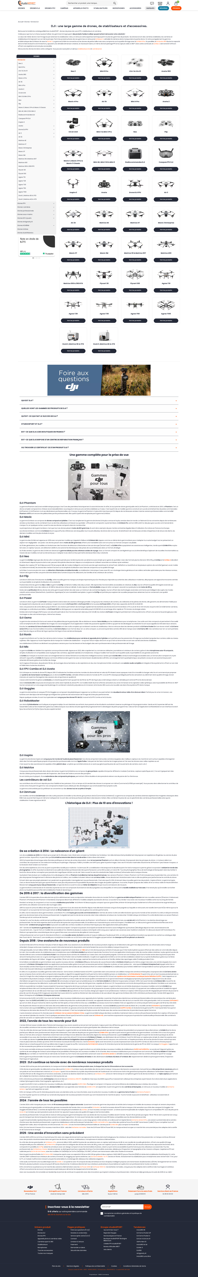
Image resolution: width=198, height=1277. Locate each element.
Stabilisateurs (100, 8)
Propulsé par (93, 1274)
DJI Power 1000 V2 (99, 1167)
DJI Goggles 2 (164, 1044)
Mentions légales (73, 1266)
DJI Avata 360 (161, 41)
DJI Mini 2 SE (69, 1069)
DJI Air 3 (49, 41)
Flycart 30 (104, 283)
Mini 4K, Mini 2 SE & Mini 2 (104, 162)
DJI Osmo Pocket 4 (143, 1236)
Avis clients (108, 1249)
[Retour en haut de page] (195, 892)
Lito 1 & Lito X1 (135, 71)
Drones (21, 8)
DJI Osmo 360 (48, 1154)
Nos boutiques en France (113, 1236)
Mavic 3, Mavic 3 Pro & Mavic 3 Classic (73, 162)
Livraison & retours (77, 1242)
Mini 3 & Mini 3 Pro (104, 132)
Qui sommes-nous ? (111, 1230)
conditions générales (121, 1213)
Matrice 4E (104, 222)
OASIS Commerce (103, 1274)
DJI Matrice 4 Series (40, 1149)
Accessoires (135, 8)
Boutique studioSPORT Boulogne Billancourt (115, 1240)
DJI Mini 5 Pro (140, 41)
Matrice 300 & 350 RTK (73, 283)
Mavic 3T (73, 253)
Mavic (100, 39)
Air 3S (104, 101)
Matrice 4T (135, 222)
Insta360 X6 (141, 1230)
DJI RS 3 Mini (82, 1084)
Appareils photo (80, 8)
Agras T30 (104, 313)
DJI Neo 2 (157, 44)
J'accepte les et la (123, 1214)
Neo (135, 132)
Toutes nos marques (45, 1253)
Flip (166, 132)
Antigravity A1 (141, 1253)
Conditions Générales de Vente (134, 1266)
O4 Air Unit (73, 132)
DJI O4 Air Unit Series (38, 1151)
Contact (74, 1239)
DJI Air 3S (23, 1112)
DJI (96, 39)
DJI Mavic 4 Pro (50, 1142)
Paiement (74, 1244)
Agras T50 (135, 313)
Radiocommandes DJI (135, 162)
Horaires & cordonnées (79, 1233)
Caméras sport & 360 (45, 1242)
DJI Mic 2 (66, 1125)
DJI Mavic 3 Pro (100, 1074)
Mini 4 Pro (135, 101)
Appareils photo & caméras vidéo (50, 1239)
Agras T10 (166, 283)
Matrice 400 (166, 253)
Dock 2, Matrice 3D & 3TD (73, 344)
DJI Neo (84, 1110)
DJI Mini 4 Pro (91, 1087)
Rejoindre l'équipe (110, 1233)
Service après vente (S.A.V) (80, 1236)
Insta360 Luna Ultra (144, 1256)
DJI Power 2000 (85, 1167)
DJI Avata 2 (96, 1107)
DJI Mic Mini (114, 1125)
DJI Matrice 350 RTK (74, 1079)
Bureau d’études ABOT (112, 1246)
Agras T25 (73, 313)
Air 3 (166, 192)
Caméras (64, 8)
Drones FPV (50, 8)
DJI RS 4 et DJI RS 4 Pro (101, 1122)
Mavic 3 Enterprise (166, 222)
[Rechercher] (114, 3)
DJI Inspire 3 (56, 1071)
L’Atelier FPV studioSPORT (112, 1244)
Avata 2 (166, 101)
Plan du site (56, 1266)
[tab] (99, 400)
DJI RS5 (139, 1250)
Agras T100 (166, 313)
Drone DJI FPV (135, 192)
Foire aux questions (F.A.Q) (80, 1230)
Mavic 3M (104, 253)
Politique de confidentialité (95, 1266)
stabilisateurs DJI (84, 49)
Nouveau (163, 8)
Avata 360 (166, 71)
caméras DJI (97, 49)
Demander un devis (78, 1247)
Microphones (119, 8)
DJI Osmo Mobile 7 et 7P (99, 1157)
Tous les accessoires (45, 1250)
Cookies (114, 1266)
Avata (104, 192)
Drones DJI (35, 8)
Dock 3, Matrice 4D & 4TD (104, 344)
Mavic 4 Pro (73, 101)
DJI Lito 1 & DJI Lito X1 (143, 1239)
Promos (176, 8)
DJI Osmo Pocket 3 (143, 1092)
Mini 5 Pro (104, 71)
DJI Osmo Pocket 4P (144, 1233)
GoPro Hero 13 (141, 1242)
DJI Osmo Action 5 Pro (139, 1120)
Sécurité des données (79, 1250)
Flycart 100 (135, 283)
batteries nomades (79, 1127)
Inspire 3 (73, 192)
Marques (150, 8)
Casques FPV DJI (166, 162)
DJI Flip (41, 1147)
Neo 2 (73, 71)
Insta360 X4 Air (142, 1244)
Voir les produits (73, 78)
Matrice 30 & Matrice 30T (135, 253)
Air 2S (73, 222)
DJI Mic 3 (60, 1162)
